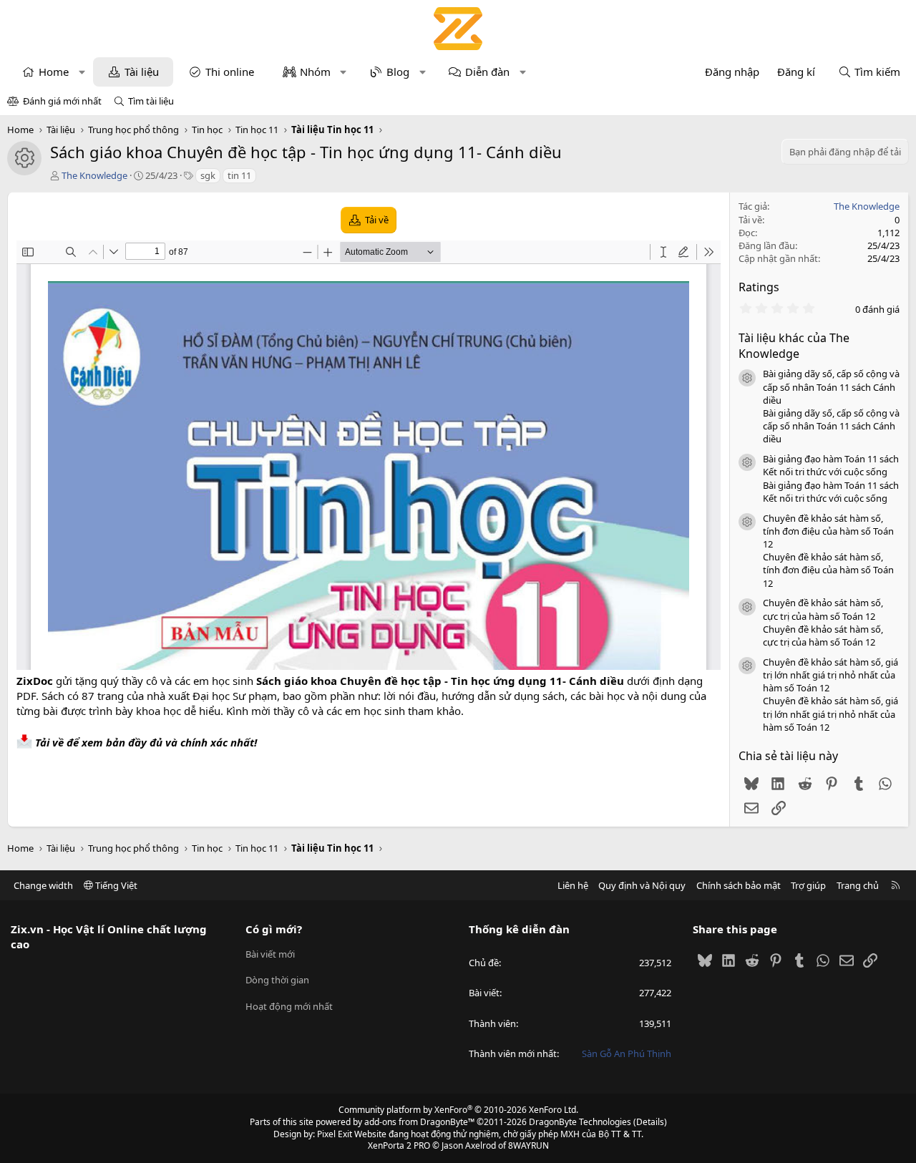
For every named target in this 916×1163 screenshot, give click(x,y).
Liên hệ (572, 885)
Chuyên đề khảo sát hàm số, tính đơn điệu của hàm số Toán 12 (828, 531)
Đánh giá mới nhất (62, 100)
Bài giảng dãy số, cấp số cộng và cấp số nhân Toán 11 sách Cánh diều (831, 386)
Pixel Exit (334, 1134)
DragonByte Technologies (580, 1122)
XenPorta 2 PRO (399, 1145)
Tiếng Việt (115, 885)
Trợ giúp (808, 885)
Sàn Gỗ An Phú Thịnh (626, 1053)
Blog (397, 71)
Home (54, 71)
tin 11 (239, 175)
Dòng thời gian (277, 979)
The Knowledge (94, 175)
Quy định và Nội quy (642, 885)
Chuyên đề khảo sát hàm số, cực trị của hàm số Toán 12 (823, 609)
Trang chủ (858, 885)
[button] (82, 72)
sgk (207, 175)
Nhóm (315, 71)
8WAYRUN (528, 1145)
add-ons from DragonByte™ (419, 1122)
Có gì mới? (273, 929)
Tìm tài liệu (151, 100)
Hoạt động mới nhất (289, 1006)
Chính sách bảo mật (738, 885)
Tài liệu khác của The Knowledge (794, 345)
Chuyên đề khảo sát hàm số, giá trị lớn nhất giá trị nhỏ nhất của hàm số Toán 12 (830, 675)
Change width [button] (43, 885)
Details (650, 1122)
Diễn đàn (487, 71)
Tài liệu (142, 71)
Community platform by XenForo (458, 1110)
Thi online (229, 71)
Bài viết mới (270, 954)
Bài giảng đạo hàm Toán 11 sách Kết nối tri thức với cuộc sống (831, 465)
